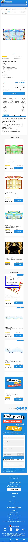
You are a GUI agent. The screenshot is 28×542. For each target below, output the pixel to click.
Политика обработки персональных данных (14, 521)
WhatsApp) (15, 484)
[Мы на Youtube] (17, 529)
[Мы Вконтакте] (23, 529)
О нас (14, 498)
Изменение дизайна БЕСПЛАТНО (5, 103)
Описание (5, 115)
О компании (14, 493)
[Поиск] (26, 5)
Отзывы (13, 115)
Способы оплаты (14, 512)
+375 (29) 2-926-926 (15, 483)
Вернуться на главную (22, 410)
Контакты (14, 496)
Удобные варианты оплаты (5, 111)
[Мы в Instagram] (4, 529)
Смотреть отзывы (17, 56)
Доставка (14, 510)
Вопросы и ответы (14, 519)
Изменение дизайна (14, 517)
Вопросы (20, 115)
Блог (14, 503)
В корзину (18, 168)
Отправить (13, 457)
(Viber (11, 484)
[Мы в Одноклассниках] (11, 529)
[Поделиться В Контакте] (17, 408)
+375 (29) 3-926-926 (15, 486)
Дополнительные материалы (14, 516)
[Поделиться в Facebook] (20, 408)
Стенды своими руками (14, 514)
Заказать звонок (6, 58)
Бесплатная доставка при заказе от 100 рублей (23, 103)
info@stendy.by (6, 460)
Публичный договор (14, 502)
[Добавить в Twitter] (23, 408)
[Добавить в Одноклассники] (26, 408)
